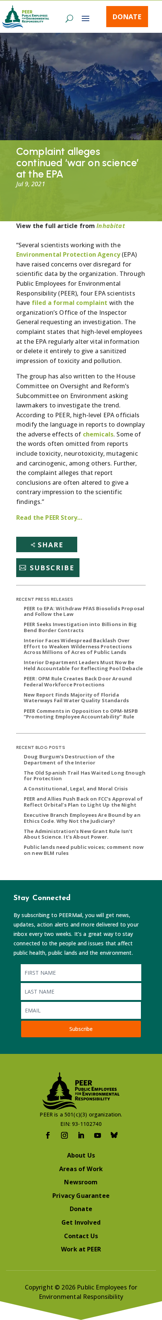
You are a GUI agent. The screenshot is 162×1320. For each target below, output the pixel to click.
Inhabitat (110, 226)
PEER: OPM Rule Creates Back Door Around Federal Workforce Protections (78, 681)
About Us (81, 1155)
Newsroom (81, 1182)
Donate (127, 16)
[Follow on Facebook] (48, 1135)
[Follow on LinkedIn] (81, 1135)
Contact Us (81, 1236)
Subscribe (52, 567)
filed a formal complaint (70, 303)
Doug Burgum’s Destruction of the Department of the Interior (69, 759)
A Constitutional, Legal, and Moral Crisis (76, 788)
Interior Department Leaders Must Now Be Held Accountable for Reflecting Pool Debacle (83, 665)
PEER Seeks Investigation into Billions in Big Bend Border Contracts (80, 627)
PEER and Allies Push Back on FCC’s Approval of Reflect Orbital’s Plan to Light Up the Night (83, 801)
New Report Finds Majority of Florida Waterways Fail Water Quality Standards (76, 697)
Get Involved (81, 1222)
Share (51, 544)
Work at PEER (81, 1249)
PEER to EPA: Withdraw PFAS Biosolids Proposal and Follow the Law (84, 611)
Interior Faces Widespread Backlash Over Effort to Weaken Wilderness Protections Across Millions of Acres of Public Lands (78, 646)
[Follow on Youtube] (97, 1135)
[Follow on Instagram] (64, 1135)
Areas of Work (81, 1169)
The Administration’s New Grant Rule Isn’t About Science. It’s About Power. (78, 834)
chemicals (98, 434)
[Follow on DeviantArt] (114, 1135)
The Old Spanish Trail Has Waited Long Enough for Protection (84, 775)
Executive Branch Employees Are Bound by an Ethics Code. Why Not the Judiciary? (82, 818)
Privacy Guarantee (81, 1195)
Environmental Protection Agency (68, 254)
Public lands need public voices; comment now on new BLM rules (84, 850)
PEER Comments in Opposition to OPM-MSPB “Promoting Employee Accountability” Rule (81, 713)
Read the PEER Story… (49, 517)
